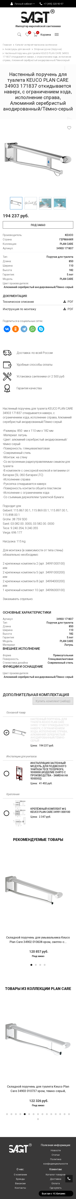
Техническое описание (18, 301)
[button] (31, 965)
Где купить (56, 1187)
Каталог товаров (55, 1174)
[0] (27, 35)
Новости (56, 1150)
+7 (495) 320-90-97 (53, 3)
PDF (69, 301)
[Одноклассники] (15, 329)
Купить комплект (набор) (53, 701)
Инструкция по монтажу (19, 309)
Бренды (20, 1179)
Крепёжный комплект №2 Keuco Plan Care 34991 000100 (50, 810)
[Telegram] (24, 329)
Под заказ (38, 225)
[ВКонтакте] (7, 329)
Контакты (20, 1187)
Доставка (55, 1179)
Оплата (55, 1183)
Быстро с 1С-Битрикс (53, 1193)
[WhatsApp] (32, 329)
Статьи (56, 1154)
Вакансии (20, 1183)
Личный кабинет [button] (24, 3)
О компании (20, 1174)
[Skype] (41, 329)
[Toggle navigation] (56, 35)
